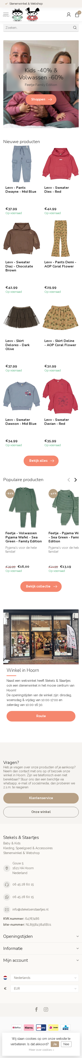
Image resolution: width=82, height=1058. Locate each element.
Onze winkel (41, 812)
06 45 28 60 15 (23, 884)
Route (41, 716)
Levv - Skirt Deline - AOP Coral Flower (60, 343)
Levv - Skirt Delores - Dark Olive (17, 345)
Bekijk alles (38, 460)
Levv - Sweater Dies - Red (56, 190)
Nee (66, 1044)
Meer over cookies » (41, 1049)
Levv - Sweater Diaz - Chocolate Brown (19, 266)
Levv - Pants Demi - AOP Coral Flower (60, 264)
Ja (55, 1044)
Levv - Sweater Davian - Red (56, 422)
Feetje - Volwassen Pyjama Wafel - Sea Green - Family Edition (23, 537)
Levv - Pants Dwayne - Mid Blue (20, 190)
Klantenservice (41, 798)
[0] (77, 14)
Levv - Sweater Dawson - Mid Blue (21, 422)
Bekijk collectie (38, 586)
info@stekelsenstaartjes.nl (30, 909)
